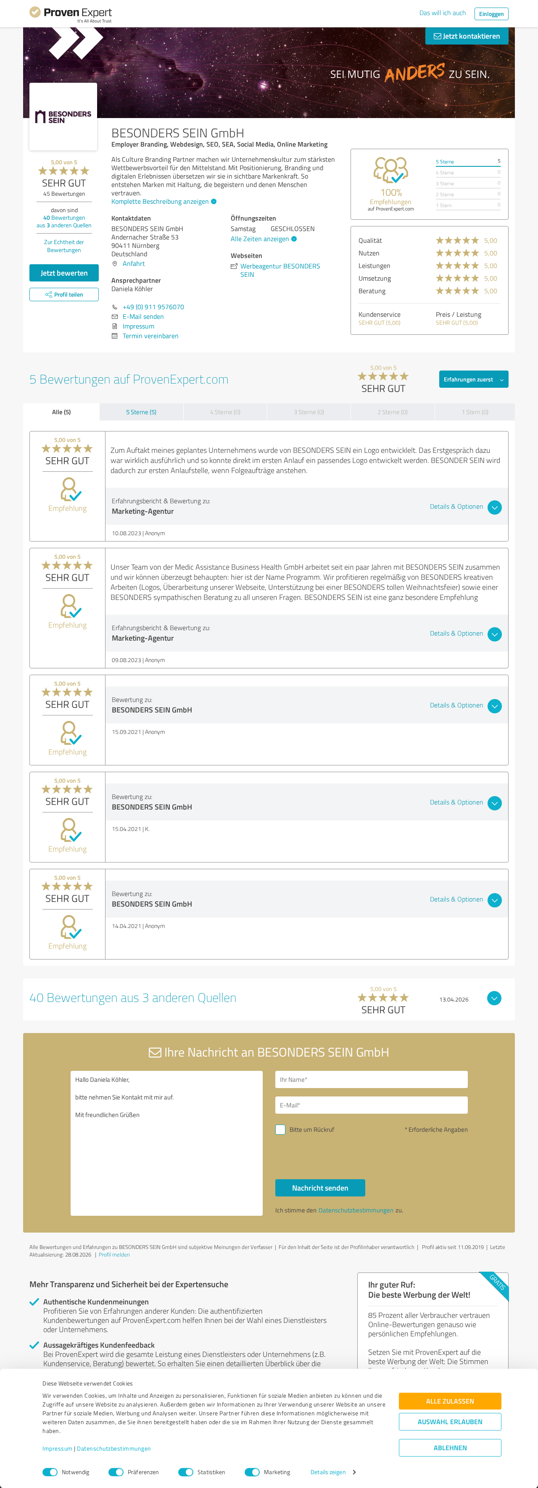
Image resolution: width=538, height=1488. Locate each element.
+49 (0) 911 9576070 (153, 306)
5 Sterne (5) (141, 411)
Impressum (57, 1449)
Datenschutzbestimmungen (114, 1449)
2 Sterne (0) (392, 411)
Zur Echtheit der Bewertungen (64, 246)
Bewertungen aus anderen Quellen (64, 221)
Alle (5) (61, 411)
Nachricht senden (320, 1187)
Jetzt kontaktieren (470, 35)
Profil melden (114, 1254)
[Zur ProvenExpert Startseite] (70, 16)
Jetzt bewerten (64, 272)
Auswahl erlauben (450, 1422)
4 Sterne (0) (225, 411)
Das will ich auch (442, 12)
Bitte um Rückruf (312, 1129)
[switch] (116, 1472)
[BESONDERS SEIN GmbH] (63, 117)
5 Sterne (445, 161)
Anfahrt (134, 263)
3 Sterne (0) (309, 411)
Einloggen (491, 14)
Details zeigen (328, 1472)
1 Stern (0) (475, 411)
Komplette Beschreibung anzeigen (160, 201)
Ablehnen (450, 1448)
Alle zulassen (450, 1401)
